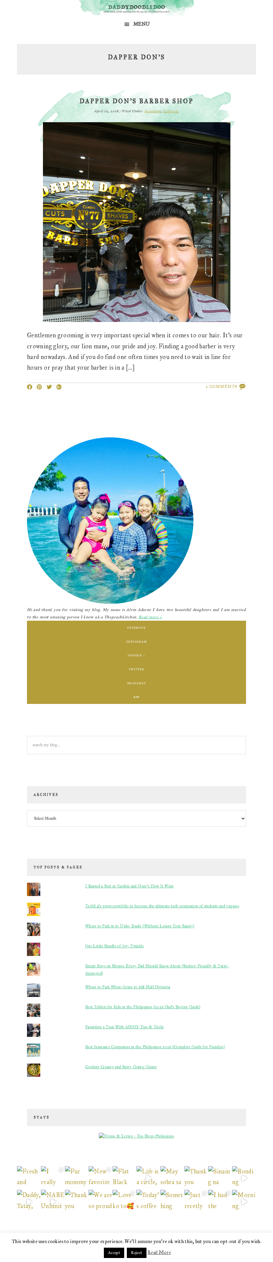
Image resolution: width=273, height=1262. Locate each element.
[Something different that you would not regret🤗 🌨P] (172, 1202)
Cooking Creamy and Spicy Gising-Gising (121, 1067)
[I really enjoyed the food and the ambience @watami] (53, 1178)
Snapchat (136, 683)
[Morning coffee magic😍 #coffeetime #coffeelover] (244, 1202)
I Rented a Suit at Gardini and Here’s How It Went (129, 886)
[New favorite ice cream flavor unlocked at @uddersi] (101, 1178)
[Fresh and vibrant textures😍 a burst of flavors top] (29, 1178)
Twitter (136, 669)
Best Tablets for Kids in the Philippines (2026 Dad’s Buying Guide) (142, 1007)
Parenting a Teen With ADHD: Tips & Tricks (124, 1027)
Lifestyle (171, 111)
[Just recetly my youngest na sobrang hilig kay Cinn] (196, 1202)
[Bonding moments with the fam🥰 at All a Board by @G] (244, 1178)
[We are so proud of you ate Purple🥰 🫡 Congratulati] (101, 1202)
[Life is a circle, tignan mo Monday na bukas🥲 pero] (148, 1178)
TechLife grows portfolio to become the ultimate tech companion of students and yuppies (162, 906)
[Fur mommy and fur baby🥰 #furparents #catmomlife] (77, 1178)
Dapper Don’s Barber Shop (136, 101)
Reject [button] (136, 1252)
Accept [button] (114, 1252)
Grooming (152, 111)
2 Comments (221, 386)
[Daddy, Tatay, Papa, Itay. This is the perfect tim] (29, 1202)
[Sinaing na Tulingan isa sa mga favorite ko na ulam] (220, 1178)
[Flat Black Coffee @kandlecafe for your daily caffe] (124, 1178)
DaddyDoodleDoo (136, 9)
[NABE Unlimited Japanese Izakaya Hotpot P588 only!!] (53, 1202)
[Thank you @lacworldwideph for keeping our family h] (77, 1202)
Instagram (136, 641)
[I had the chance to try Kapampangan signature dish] (220, 1202)
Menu (142, 24)
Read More (159, 1252)
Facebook (136, 627)
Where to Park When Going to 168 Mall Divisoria (127, 987)
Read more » (150, 617)
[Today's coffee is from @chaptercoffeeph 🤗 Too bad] (148, 1202)
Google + (136, 655)
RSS (137, 697)
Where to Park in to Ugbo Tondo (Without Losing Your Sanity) (139, 926)
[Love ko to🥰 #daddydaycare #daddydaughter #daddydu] (124, 1202)
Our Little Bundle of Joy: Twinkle (114, 946)
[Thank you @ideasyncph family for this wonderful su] (196, 1178)
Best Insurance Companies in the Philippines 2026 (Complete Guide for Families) (155, 1047)
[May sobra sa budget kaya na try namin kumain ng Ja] (172, 1178)
